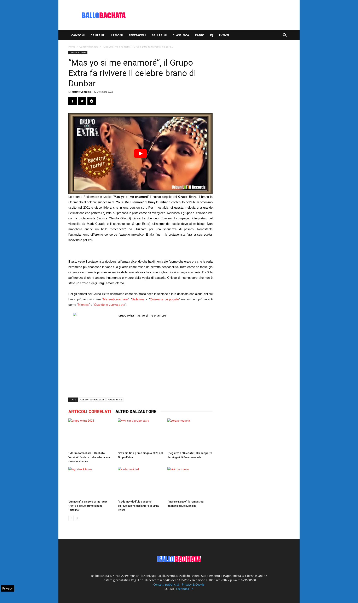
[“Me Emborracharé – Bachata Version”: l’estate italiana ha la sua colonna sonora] (91, 434)
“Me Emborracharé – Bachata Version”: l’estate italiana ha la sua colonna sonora (89, 457)
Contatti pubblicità (166, 584)
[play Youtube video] (140, 153)
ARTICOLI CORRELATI (89, 411)
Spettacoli (137, 35)
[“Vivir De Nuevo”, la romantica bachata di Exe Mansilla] (190, 482)
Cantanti (98, 35)
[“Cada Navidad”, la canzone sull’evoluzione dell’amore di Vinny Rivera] (140, 482)
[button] (285, 36)
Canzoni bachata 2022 (92, 399)
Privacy (7, 588)
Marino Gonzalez (81, 91)
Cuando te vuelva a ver (109, 304)
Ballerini (159, 35)
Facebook (182, 589)
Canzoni (78, 35)
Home (71, 46)
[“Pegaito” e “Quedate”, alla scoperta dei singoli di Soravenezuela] (190, 434)
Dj (211, 35)
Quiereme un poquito (164, 299)
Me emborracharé (115, 299)
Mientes (83, 304)
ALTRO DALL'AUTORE (135, 411)
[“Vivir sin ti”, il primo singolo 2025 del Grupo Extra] (140, 434)
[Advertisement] (214, 15)
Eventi (224, 35)
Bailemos (138, 299)
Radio (199, 35)
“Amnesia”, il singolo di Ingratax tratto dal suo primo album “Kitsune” (87, 505)
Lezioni (117, 35)
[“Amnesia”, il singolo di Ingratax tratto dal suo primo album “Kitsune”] (91, 482)
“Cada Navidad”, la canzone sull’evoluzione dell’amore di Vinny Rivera (138, 505)
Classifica (181, 35)
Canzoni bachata (89, 46)
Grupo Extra (115, 399)
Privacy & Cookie (193, 584)
